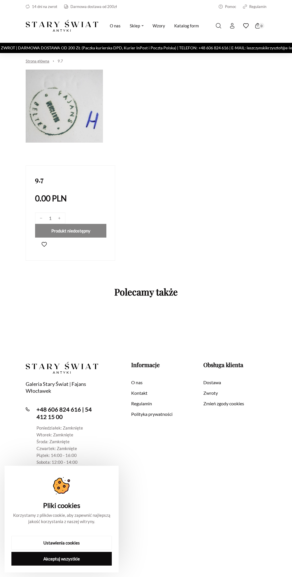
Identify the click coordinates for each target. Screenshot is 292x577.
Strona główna (37, 61)
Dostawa (212, 382)
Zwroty (210, 393)
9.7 (60, 61)
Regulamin (257, 6)
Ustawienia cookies (61, 542)
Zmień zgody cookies (223, 403)
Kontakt (139, 393)
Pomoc (230, 6)
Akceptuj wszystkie (61, 558)
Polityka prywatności (152, 414)
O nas (137, 382)
